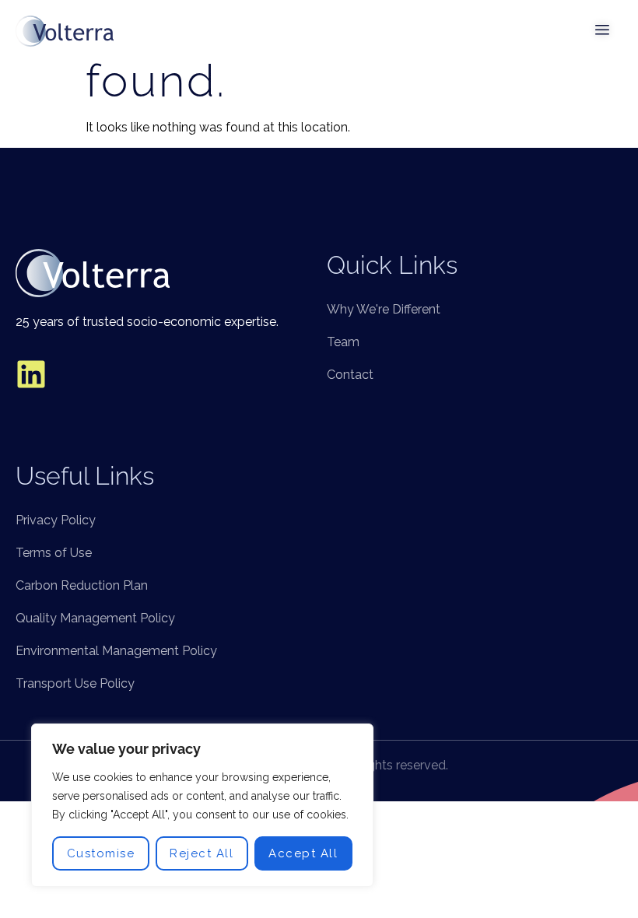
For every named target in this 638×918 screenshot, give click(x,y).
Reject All (201, 853)
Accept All (303, 853)
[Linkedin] (31, 374)
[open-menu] (603, 31)
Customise (101, 853)
